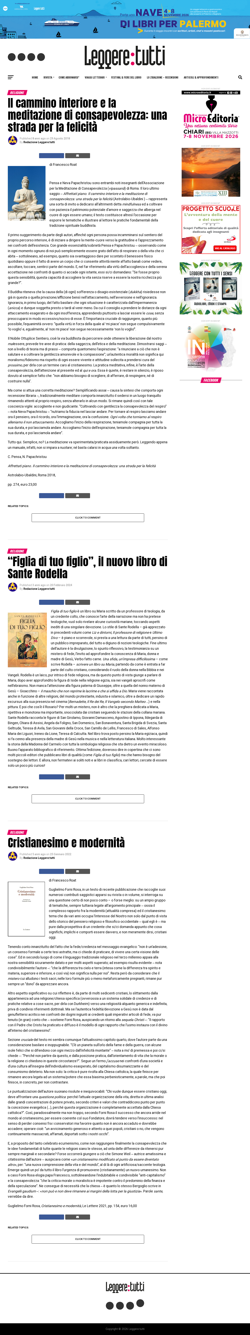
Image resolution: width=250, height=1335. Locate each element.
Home (35, 77)
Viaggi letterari (95, 77)
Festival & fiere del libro (126, 77)
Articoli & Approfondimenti (201, 77)
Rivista (48, 77)
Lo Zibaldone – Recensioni (162, 77)
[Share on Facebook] (51, 155)
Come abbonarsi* (69, 77)
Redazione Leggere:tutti (39, 142)
